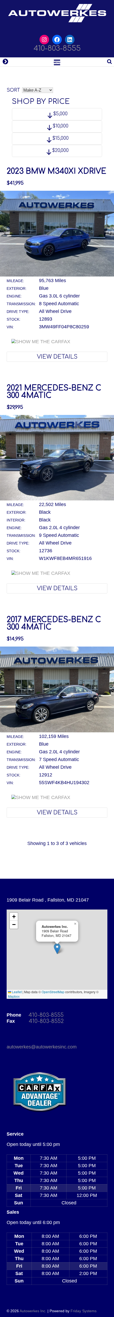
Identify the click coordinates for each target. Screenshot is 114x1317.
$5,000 (60, 113)
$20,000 (60, 150)
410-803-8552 (46, 1021)
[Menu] (57, 61)
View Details (57, 357)
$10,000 (59, 126)
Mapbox (14, 996)
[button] (57, 948)
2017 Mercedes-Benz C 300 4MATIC (54, 623)
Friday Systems (84, 1311)
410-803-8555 (57, 48)
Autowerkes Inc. (33, 1311)
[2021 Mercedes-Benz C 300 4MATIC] (57, 499)
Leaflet (16, 991)
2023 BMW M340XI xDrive (56, 171)
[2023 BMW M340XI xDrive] (57, 275)
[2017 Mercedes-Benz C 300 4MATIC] (57, 730)
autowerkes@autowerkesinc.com (42, 1047)
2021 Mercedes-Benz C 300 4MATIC (54, 392)
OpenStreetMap (53, 991)
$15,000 (60, 138)
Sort (13, 90)
